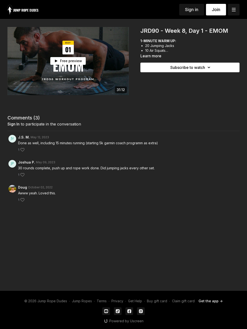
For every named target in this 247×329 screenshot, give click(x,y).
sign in (13, 124)
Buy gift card (157, 301)
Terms (102, 301)
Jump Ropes (82, 301)
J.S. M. (24, 137)
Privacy (117, 301)
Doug (22, 187)
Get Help (135, 301)
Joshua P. (26, 162)
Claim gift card (183, 301)
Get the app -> (211, 301)
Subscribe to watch (187, 67)
